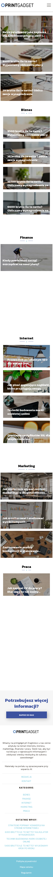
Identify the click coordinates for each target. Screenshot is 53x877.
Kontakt (26, 781)
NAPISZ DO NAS (26, 715)
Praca (26, 566)
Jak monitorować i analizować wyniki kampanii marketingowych (23, 519)
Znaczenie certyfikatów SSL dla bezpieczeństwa (28, 437)
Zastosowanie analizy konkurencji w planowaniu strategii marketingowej (21, 549)
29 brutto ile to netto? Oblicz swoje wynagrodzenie (23, 92)
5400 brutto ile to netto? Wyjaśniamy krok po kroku (26, 847)
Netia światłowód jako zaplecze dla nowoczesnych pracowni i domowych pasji (24, 33)
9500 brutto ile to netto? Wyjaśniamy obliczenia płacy (23, 63)
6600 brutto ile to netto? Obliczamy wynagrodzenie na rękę (27, 208)
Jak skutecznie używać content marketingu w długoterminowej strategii (24, 490)
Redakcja (26, 776)
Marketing (26, 466)
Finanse (26, 237)
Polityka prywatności (26, 861)
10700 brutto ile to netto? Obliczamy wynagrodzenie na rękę (27, 183)
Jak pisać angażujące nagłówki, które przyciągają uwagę (28, 386)
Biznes (26, 109)
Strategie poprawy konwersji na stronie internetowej (26, 827)
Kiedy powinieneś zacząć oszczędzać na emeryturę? (21, 262)
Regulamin (26, 872)
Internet (26, 338)
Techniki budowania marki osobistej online (25, 412)
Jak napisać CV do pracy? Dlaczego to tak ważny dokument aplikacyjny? (24, 590)
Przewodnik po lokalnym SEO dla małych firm (27, 361)
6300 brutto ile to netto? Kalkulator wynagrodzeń (26, 833)
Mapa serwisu (26, 867)
